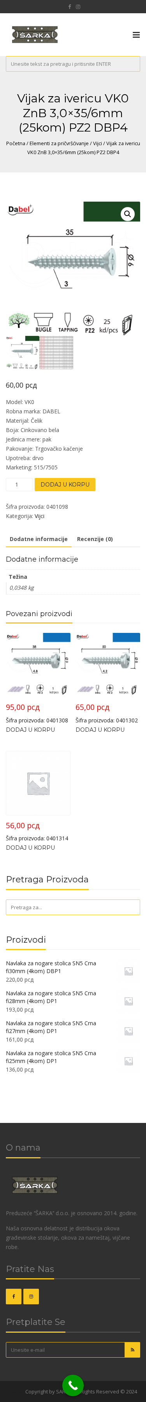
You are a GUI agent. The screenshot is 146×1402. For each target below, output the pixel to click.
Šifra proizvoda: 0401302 (107, 713)
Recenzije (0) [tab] (95, 539)
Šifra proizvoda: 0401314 (37, 831)
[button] (128, 214)
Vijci (97, 143)
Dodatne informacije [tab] (39, 539)
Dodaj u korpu (65, 484)
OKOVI (16, 1391)
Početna (15, 143)
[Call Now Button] (73, 1385)
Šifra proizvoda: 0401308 (37, 713)
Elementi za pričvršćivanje (59, 143)
